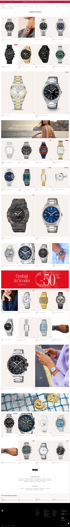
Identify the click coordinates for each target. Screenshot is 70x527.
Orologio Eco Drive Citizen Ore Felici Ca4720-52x (23, 462)
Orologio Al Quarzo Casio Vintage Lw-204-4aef (23, 39)
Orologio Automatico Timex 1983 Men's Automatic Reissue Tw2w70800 (7, 162)
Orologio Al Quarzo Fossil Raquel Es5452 (5, 312)
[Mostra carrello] (68, 4)
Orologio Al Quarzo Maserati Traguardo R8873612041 (24, 66)
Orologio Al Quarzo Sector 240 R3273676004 (23, 265)
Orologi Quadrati (26, 481)
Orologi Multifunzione (38, 481)
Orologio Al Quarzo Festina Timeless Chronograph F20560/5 (8, 388)
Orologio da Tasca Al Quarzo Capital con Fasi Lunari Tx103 (58, 189)
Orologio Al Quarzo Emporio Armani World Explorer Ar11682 (7, 462)
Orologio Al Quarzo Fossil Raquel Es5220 (39, 189)
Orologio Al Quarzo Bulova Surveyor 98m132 (6, 115)
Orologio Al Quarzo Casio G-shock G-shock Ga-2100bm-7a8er (8, 265)
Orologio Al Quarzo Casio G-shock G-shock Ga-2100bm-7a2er (59, 435)
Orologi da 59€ (44, 481)
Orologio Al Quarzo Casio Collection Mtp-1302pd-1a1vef (41, 115)
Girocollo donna (22, 488)
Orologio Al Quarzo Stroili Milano (56, 462)
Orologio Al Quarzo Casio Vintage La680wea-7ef (40, 388)
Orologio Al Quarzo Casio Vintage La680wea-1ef (57, 265)
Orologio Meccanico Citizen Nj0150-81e (39, 39)
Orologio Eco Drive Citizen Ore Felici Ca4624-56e (6, 39)
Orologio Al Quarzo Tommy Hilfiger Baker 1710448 (6, 189)
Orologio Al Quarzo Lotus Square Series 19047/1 (23, 312)
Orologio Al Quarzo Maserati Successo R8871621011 (41, 66)
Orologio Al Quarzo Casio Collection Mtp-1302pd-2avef (41, 238)
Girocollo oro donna (47, 488)
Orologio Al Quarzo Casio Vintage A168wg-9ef (40, 312)
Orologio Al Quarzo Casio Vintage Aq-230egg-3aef (23, 189)
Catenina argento (42, 488)
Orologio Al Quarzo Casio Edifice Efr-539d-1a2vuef (23, 435)
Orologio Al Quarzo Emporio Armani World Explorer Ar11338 (58, 66)
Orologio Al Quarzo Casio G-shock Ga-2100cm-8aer (7, 238)
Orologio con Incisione (32, 481)
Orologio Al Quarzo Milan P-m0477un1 (5, 435)
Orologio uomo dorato (36, 488)
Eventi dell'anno (54, 514)
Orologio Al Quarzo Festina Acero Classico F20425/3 (41, 265)
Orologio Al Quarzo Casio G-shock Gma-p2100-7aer (41, 435)
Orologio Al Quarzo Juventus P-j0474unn (5, 66)
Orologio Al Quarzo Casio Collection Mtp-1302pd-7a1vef (41, 462)
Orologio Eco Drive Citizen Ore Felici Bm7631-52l (57, 39)
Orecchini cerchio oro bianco (28, 488)
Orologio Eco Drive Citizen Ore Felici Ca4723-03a (57, 312)
